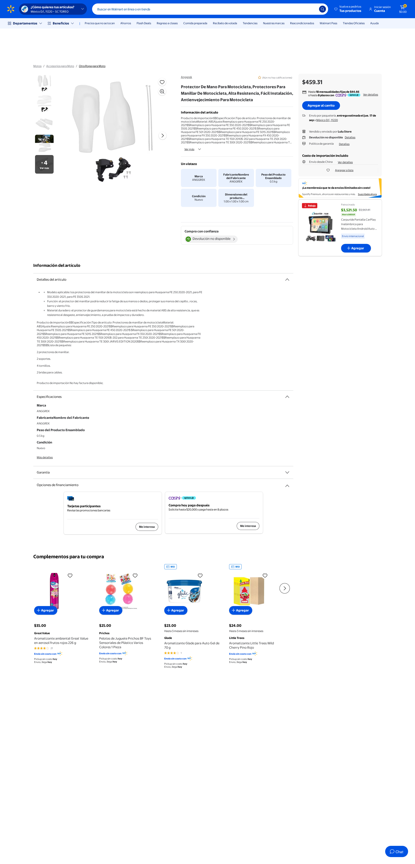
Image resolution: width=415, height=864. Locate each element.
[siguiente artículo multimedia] (162, 135)
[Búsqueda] (322, 9)
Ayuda (374, 23)
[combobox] (210, 9)
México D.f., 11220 (327, 120)
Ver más (189, 149)
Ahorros (125, 23)
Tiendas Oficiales (354, 23)
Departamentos (25, 23)
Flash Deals (144, 23)
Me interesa (147, 526)
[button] (348, 9)
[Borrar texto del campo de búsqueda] (312, 9)
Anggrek (186, 77)
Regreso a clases (167, 23)
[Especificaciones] (287, 396)
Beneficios (61, 23)
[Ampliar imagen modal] (162, 91)
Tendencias (250, 23)
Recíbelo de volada (225, 23)
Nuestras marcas (273, 23)
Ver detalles (370, 94)
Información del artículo (56, 265)
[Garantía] (287, 472)
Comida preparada (195, 23)
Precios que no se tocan (100, 23)
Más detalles (45, 457)
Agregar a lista (344, 170)
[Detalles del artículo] (287, 279)
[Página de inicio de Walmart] (10, 9)
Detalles (350, 137)
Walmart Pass (328, 23)
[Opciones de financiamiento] (287, 484)
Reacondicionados (302, 23)
